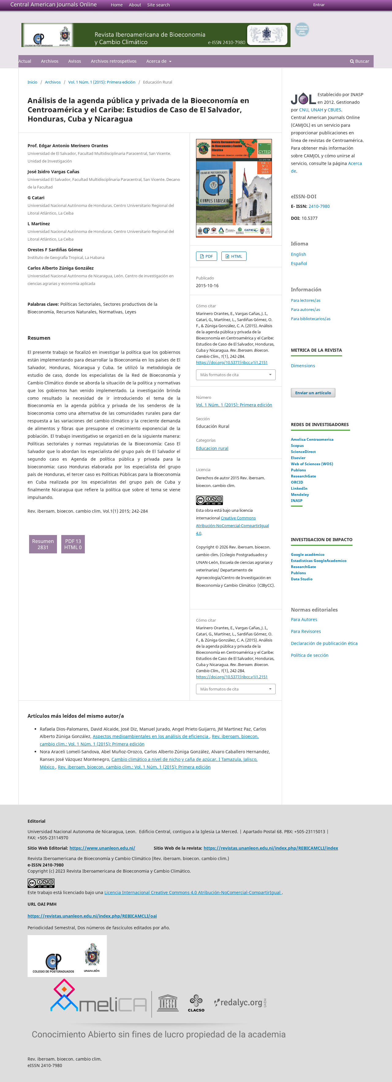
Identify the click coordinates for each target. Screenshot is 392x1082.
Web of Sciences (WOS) (312, 464)
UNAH (317, 110)
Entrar (319, 4)
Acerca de (157, 61)
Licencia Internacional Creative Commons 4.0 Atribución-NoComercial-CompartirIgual (193, 892)
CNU (303, 110)
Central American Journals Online (53, 4)
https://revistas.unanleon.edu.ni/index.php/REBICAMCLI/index (271, 848)
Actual (24, 61)
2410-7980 (319, 206)
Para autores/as (305, 309)
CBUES (334, 110)
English (298, 254)
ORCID (297, 482)
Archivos (49, 61)
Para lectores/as (305, 300)
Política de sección (310, 655)
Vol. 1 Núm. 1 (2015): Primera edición (101, 82)
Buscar (361, 61)
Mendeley (300, 494)
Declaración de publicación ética (325, 643)
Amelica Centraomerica (312, 439)
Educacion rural (212, 448)
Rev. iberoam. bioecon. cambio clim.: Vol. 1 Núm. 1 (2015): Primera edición (134, 767)
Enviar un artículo (313, 392)
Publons (298, 470)
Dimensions (303, 366)
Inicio (32, 82)
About (135, 5)
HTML (236, 256)
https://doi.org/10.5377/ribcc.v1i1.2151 (232, 362)
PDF (209, 256)
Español (299, 263)
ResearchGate (303, 476)
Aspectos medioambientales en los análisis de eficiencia (151, 736)
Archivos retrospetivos (114, 61)
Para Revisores (306, 631)
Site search (158, 5)
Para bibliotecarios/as (310, 318)
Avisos (74, 61)
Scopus (297, 445)
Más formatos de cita (219, 374)
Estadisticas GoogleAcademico (318, 560)
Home (117, 5)
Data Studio (301, 579)
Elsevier (298, 457)
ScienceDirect (303, 451)
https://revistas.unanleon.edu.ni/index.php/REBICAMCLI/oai (92, 916)
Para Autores (304, 619)
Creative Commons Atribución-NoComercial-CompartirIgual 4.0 (232, 525)
